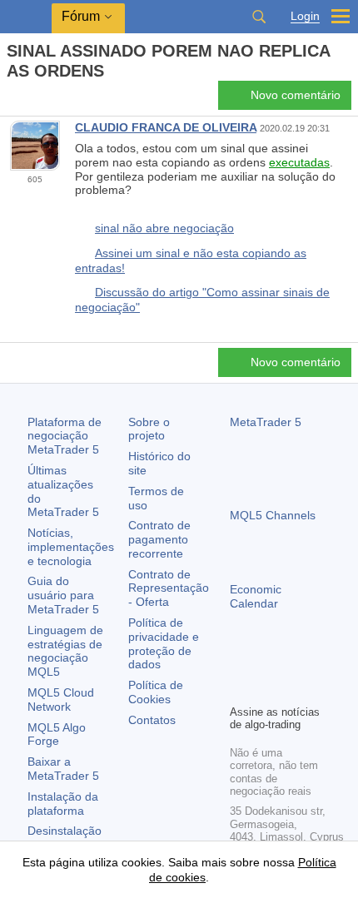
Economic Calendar (255, 596)
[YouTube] (320, 662)
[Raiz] (12, 100)
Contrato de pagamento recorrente (159, 539)
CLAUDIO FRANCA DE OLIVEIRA (165, 127)
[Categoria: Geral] (31, 100)
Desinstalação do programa (64, 837)
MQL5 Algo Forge (56, 734)
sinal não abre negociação (164, 228)
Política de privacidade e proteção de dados (163, 643)
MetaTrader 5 (265, 422)
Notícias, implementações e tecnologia (70, 547)
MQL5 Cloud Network (60, 699)
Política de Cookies (155, 692)
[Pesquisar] (259, 17)
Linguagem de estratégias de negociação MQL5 (65, 650)
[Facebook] (240, 662)
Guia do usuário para (63, 595)
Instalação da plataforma (62, 803)
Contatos (152, 720)
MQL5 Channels (273, 515)
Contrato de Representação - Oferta (168, 588)
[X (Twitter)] (293, 662)
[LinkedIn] (240, 689)
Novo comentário (296, 95)
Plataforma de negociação (64, 436)
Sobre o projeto (149, 429)
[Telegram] (266, 662)
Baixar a (63, 768)
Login (305, 16)
